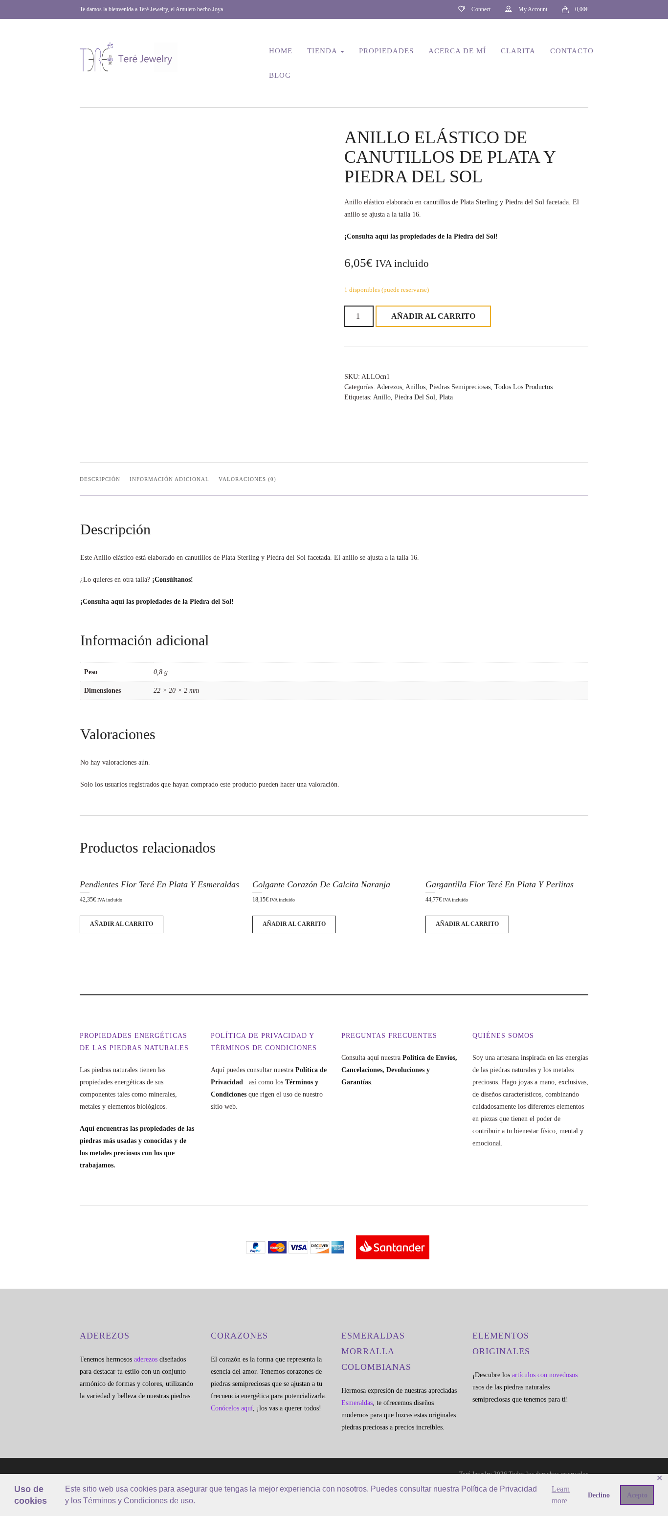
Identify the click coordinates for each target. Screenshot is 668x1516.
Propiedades (386, 51)
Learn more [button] (561, 1495)
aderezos (145, 1359)
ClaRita (518, 51)
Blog (280, 75)
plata (446, 397)
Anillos (415, 387)
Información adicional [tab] (169, 479)
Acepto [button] (637, 1495)
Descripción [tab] (100, 479)
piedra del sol (415, 397)
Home (280, 51)
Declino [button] (599, 1495)
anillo (382, 397)
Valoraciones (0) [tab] (247, 479)
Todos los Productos (523, 387)
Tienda (323, 51)
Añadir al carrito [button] (121, 924)
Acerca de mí (457, 51)
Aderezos (389, 387)
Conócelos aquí (232, 1408)
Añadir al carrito (433, 316)
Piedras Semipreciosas (459, 387)
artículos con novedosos (545, 1375)
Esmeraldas (357, 1402)
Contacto (572, 51)
